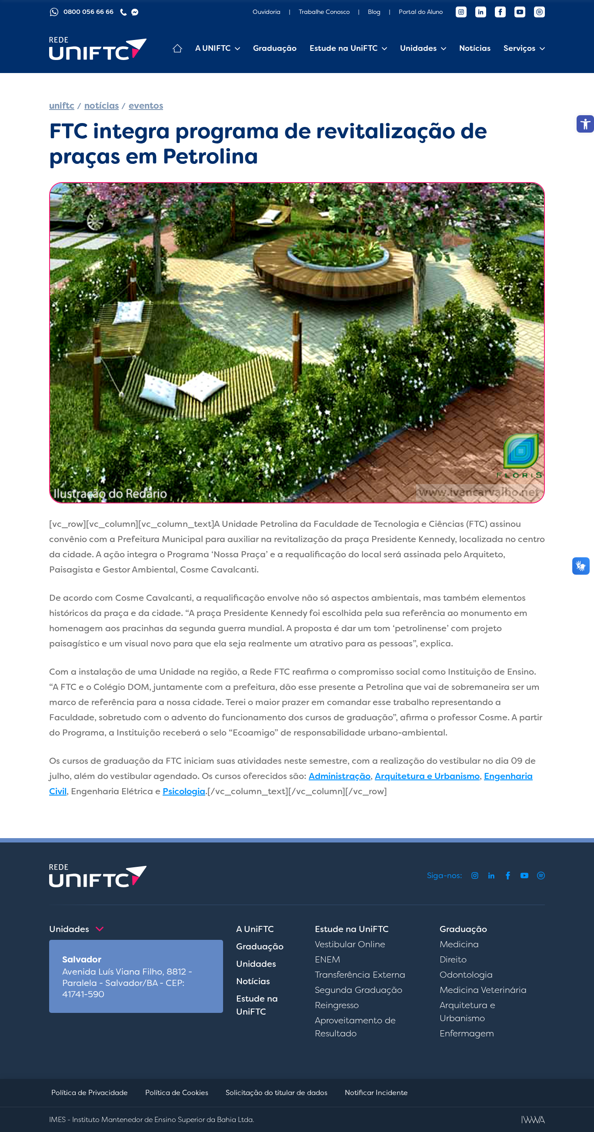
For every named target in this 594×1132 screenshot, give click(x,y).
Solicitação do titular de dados (276, 1092)
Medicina (459, 944)
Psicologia (184, 791)
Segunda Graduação (358, 989)
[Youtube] (519, 12)
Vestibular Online (350, 944)
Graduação (275, 48)
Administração (339, 776)
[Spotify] (539, 12)
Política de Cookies (176, 1092)
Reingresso (337, 1005)
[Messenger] (134, 12)
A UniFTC (255, 929)
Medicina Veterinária (483, 989)
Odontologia (466, 974)
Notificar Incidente (376, 1092)
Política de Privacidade (89, 1092)
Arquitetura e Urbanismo (427, 776)
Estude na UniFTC (257, 1005)
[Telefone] (123, 12)
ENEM (327, 959)
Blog (374, 12)
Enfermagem (467, 1033)
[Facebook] (500, 12)
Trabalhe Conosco (324, 12)
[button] (585, 124)
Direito (453, 959)
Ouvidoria (266, 12)
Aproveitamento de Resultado (355, 1027)
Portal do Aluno (421, 12)
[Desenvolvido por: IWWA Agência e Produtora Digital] (533, 1119)
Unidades (256, 963)
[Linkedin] (480, 12)
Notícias (475, 48)
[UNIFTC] (98, 48)
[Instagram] (461, 12)
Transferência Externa (360, 974)
